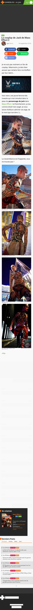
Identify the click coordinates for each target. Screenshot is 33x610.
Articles (11, 541)
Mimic (11, 43)
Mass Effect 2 (7, 104)
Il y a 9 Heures (15, 580)
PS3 (17, 516)
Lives (20, 541)
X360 (20, 516)
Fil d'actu (4, 541)
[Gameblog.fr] (7, 2)
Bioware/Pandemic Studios (17, 528)
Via (3, 353)
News (15, 541)
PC (14, 516)
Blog (3, 35)
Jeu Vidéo (18, 2)
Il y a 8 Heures (14, 549)
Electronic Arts (21, 524)
